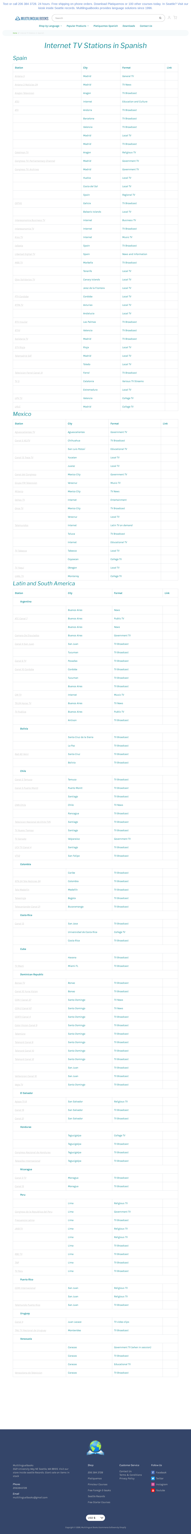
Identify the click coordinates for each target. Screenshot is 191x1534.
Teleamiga (20, 898)
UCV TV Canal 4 (23, 847)
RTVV (17, 330)
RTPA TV (19, 305)
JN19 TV (19, 1228)
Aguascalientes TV (25, 432)
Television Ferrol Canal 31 (29, 372)
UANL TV (19, 576)
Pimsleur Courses (97, 1484)
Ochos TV (20, 499)
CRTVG (18, 203)
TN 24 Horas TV (23, 703)
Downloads (129, 26)
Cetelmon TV (22, 152)
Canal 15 (19, 1186)
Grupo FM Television (26, 483)
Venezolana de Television (28, 1372)
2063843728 (20, 1488)
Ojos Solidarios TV (25, 279)
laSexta (19, 245)
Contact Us (146, 26)
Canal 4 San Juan (24, 644)
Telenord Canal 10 (24, 1050)
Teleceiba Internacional (27, 1160)
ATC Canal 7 (21, 618)
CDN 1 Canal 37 (23, 999)
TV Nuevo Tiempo (24, 830)
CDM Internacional (25, 1288)
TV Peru (19, 1271)
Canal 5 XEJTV (22, 440)
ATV (17, 110)
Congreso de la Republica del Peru (33, 1211)
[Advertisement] (95, 1401)
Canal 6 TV (20, 660)
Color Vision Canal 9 (26, 1025)
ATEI (17, 101)
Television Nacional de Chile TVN (33, 821)
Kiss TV (19, 237)
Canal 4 (19, 1321)
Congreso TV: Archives (27, 169)
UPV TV (18, 398)
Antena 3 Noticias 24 (26, 84)
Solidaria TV (21, 338)
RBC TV (18, 1254)
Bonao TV (20, 983)
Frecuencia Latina (24, 1220)
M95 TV (19, 262)
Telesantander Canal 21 (27, 906)
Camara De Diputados (27, 635)
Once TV (19, 508)
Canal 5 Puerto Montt (26, 788)
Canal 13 (19, 923)
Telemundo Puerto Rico (27, 1305)
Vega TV (19, 1084)
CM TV (18, 694)
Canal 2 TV (20, 1177)
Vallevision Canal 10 (26, 1076)
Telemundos (21, 525)
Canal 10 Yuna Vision (26, 991)
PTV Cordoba (22, 296)
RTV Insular (21, 322)
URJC (17, 406)
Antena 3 (20, 76)
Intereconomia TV (24, 228)
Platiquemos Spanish (105, 26)
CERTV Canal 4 (23, 1016)
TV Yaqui (19, 567)
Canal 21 (19, 1118)
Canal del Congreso (25, 474)
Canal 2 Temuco (23, 779)
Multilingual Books (89, 1527)
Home (15, 33)
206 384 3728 (95, 1472)
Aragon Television (24, 93)
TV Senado (20, 838)
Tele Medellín (22, 889)
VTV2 (17, 855)
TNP (17, 1262)
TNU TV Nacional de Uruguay (30, 1330)
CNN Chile (20, 805)
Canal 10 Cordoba (24, 669)
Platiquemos (95, 1478)
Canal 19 (19, 1110)
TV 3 (17, 381)
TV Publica (20, 711)
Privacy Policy (126, 1478)
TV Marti (19, 966)
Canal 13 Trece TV (24, 457)
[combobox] (104, 18)
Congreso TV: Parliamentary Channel (35, 160)
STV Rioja (20, 347)
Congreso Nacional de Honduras (33, 1152)
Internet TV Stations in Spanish (32, 33)
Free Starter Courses (99, 1502)
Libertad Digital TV (25, 254)
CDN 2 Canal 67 (23, 1008)
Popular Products (76, 26)
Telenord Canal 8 (24, 1042)
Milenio (19, 491)
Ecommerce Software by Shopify (112, 1527)
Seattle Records (96, 1496)
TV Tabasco (21, 550)
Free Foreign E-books (99, 1490)
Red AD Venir (22, 754)
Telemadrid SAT (23, 355)
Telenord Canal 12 (24, 1059)
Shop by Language (49, 26)
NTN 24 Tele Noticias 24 (27, 881)
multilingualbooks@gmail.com (30, 1497)
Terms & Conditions (130, 1474)
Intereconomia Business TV (30, 220)
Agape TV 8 (21, 1101)
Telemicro (20, 1033)
